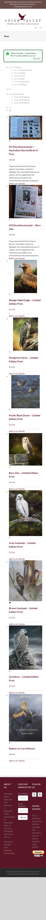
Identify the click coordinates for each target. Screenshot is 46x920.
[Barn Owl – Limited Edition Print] (25, 451)
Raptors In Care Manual (22, 748)
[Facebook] (34, 794)
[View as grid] (10, 107)
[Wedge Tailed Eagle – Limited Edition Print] (25, 278)
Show (22, 97)
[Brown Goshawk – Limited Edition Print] (25, 582)
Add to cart (13, 183)
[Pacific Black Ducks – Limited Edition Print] (25, 393)
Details (22, 183)
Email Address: (22, 805)
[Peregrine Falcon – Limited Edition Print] (25, 335)
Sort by (23, 70)
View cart (36, 58)
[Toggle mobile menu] (40, 27)
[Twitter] (40, 794)
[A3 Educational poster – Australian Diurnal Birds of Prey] (25, 129)
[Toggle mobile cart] (35, 27)
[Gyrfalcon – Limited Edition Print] (25, 649)
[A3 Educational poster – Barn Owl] (25, 203)
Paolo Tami (35, 874)
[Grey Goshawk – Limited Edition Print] (25, 514)
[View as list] (10, 110)
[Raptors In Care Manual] (25, 719)
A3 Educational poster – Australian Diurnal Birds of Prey (23, 150)
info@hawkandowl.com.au (23, 7)
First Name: (23, 793)
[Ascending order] (10, 89)
